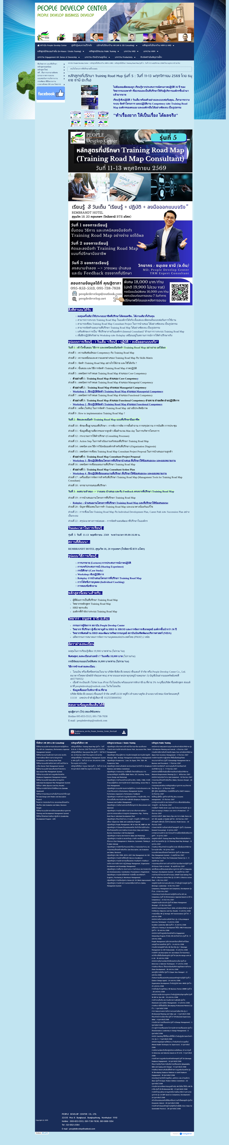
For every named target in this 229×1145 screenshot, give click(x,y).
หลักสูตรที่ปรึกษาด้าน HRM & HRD (101, 63)
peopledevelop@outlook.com (92, 720)
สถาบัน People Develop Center (78, 63)
